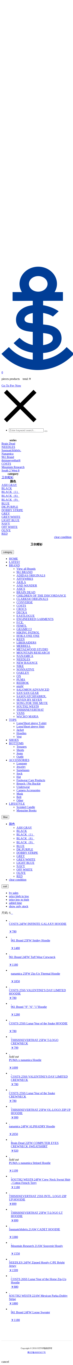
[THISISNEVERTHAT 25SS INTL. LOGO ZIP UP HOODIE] (9, 1192)
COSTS (6, 463)
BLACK (6, 488)
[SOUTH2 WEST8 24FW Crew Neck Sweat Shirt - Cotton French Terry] (11, 1176)
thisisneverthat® (11, 460)
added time (15, 903)
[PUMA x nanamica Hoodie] (9, 1053)
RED (4, 533)
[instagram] (39, 1334)
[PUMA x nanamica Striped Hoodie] (9, 1156)
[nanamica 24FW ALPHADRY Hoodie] (9, 1123)
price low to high (19, 899)
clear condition (63, 537)
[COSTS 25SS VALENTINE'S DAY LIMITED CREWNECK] (11, 1073)
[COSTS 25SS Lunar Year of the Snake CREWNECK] (9, 1089)
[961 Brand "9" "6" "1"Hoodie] (11, 1003)
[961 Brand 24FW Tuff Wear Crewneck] (9, 953)
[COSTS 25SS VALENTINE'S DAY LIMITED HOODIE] (9, 986)
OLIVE (6, 530)
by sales (13, 892)
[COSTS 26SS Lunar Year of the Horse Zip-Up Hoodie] (11, 1275)
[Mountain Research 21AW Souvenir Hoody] (11, 1242)
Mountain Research (13, 467)
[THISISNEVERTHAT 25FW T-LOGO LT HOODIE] (11, 1209)
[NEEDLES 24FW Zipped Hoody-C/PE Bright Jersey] (9, 1259)
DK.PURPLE (9, 506)
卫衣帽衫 (7, 477)
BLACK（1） (10, 491)
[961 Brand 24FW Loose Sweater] (11, 1309)
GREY (5, 513)
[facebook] (44, 1334)
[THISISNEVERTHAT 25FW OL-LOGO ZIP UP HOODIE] (11, 1106)
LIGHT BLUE (10, 520)
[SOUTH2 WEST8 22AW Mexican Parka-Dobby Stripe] (9, 1292)
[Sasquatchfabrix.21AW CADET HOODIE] (9, 1226)
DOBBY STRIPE (12, 510)
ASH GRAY (9, 485)
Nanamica (7, 453)
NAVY (5, 523)
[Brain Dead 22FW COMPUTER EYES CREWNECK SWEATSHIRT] (11, 1139)
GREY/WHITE (10, 516)
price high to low (19, 896)
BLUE (5, 503)
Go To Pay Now (11, 385)
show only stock (18, 906)
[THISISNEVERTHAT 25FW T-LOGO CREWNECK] (11, 1036)
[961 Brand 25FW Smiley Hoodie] (11, 937)
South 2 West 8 (10, 470)
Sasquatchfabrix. (11, 450)
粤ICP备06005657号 (36, 1352)
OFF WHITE (9, 527)
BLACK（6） (10, 495)
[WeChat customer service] (33, 1334)
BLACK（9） (10, 499)
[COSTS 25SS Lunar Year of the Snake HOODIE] (9, 1020)
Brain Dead (8, 443)
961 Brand (7, 457)
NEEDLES (8, 447)
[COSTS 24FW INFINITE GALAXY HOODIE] (9, 920)
